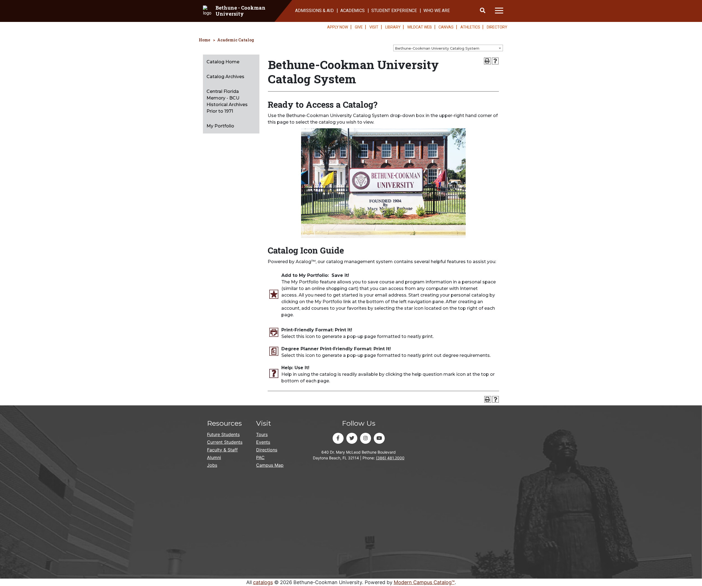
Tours (262, 434)
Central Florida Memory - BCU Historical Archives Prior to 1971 (227, 101)
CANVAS (446, 27)
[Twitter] (351, 438)
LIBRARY (393, 27)
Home (204, 39)
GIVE (359, 27)
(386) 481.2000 (390, 458)
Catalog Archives (225, 76)
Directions (266, 450)
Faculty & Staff (222, 450)
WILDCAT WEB (419, 27)
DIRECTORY (497, 27)
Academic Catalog (235, 39)
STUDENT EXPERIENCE (394, 10)
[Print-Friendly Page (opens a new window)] (487, 61)
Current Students (224, 442)
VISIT (373, 27)
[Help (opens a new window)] (495, 61)
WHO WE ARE (436, 10)
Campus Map (270, 465)
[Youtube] (379, 438)
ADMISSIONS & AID (314, 10)
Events (263, 442)
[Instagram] (365, 438)
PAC (260, 457)
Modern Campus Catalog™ (424, 582)
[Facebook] (338, 438)
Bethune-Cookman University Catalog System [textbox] (437, 48)
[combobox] (448, 48)
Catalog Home (222, 61)
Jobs (212, 465)
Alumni (214, 457)
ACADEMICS (352, 10)
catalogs (263, 582)
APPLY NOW (337, 27)
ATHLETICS (470, 27)
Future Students (223, 434)
